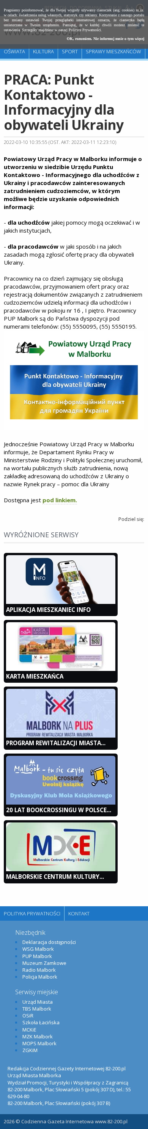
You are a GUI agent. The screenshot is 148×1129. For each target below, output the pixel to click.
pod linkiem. (60, 500)
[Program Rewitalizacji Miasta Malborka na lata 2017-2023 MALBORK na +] (60, 735)
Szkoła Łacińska (41, 1022)
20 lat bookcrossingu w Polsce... (58, 810)
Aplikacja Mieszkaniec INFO (48, 609)
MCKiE (29, 1029)
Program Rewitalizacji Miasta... (55, 743)
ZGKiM (30, 1050)
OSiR (27, 1015)
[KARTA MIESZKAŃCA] (60, 669)
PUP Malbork (37, 956)
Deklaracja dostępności (49, 942)
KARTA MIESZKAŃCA (34, 676)
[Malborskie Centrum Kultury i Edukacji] (60, 869)
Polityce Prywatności (85, 30)
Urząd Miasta (37, 1001)
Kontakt (79, 913)
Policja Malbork (39, 976)
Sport (70, 51)
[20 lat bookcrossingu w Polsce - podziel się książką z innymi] (60, 802)
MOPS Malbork (39, 1043)
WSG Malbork (38, 948)
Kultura (43, 51)
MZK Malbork (37, 1036)
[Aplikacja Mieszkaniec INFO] (60, 602)
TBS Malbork (36, 1008)
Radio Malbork (39, 969)
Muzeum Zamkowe (44, 963)
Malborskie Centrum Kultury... (55, 876)
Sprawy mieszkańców (113, 51)
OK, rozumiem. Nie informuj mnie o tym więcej (105, 39)
